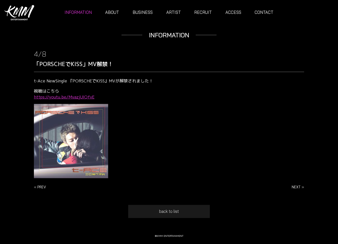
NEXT (296, 187)
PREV (41, 187)
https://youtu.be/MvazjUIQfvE (64, 97)
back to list (169, 211)
